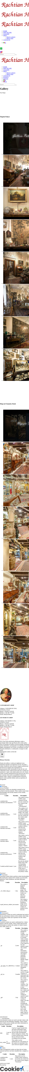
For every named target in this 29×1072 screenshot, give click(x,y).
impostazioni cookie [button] (5, 751)
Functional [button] (2, 873)
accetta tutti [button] (13, 751)
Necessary (4, 786)
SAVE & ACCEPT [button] (5, 1063)
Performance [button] (3, 911)
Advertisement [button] (3, 1017)
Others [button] (1, 1046)
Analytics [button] (2, 919)
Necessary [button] (2, 785)
